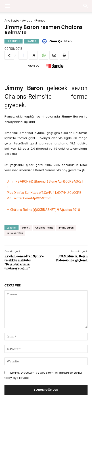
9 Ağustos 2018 (68, 209)
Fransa (40, 20)
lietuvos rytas (15, 233)
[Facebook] (23, 55)
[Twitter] (33, 55)
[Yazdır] (64, 55)
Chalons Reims (44, 227)
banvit (26, 227)
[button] (85, 6)
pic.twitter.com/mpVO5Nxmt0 (29, 198)
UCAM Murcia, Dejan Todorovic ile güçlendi (72, 258)
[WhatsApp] (43, 55)
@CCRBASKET (73, 181)
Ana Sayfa (11, 20)
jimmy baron (66, 227)
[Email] (53, 55)
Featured (13, 41)
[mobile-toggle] (7, 6)
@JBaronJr (38, 181)
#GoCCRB (74, 192)
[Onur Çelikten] (45, 41)
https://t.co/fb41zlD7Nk (49, 192)
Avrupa (27, 20)
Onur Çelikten (60, 41)
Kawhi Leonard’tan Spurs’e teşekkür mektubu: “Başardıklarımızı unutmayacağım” (24, 262)
